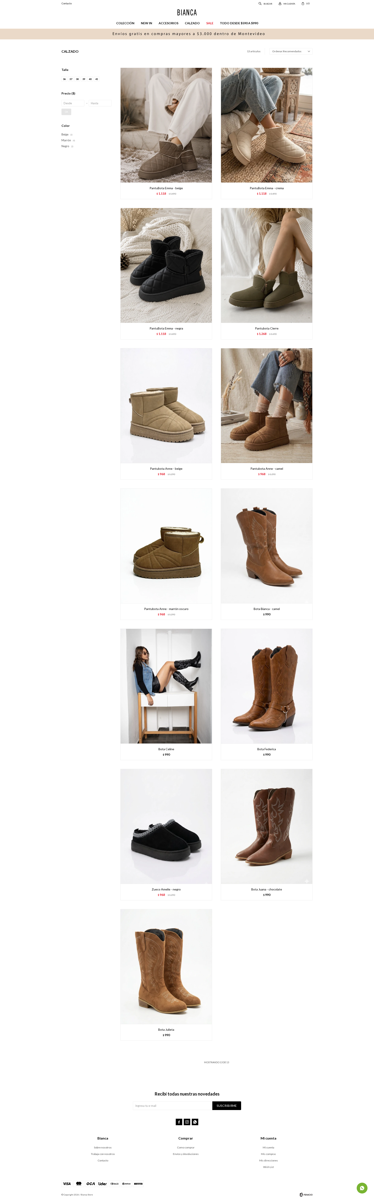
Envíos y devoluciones (186, 1154)
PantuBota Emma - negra (166, 328)
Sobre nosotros (103, 1147)
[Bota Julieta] (166, 966)
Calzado (192, 23)
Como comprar (186, 1147)
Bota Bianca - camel (267, 609)
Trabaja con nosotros (103, 1154)
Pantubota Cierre (267, 328)
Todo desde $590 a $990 (239, 23)
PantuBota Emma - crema (267, 188)
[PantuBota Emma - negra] (166, 265)
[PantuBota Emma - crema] (267, 125)
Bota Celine (166, 749)
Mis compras (268, 1154)
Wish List (268, 1167)
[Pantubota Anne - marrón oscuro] (166, 545)
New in (146, 23)
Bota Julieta (166, 1029)
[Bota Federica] (267, 686)
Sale (209, 23)
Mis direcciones (268, 1160)
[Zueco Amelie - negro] (166, 826)
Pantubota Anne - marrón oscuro (166, 609)
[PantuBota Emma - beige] (166, 125)
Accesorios (168, 23)
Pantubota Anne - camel (266, 468)
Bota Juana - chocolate (266, 889)
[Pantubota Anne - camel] (267, 405)
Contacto (66, 3)
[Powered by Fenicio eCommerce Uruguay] (306, 1194)
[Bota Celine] (166, 686)
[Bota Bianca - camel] (267, 545)
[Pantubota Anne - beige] (166, 405)
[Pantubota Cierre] (267, 265)
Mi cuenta (268, 1147)
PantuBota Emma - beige (166, 188)
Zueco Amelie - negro (166, 889)
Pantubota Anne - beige (166, 468)
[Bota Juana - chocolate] (267, 826)
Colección (125, 23)
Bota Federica (266, 749)
